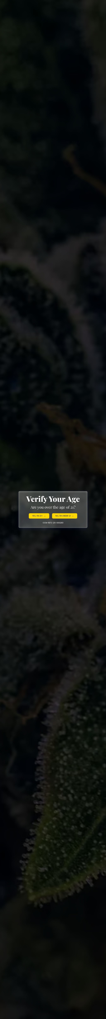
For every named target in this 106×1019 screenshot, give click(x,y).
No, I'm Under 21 (63, 516)
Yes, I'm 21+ (37, 516)
